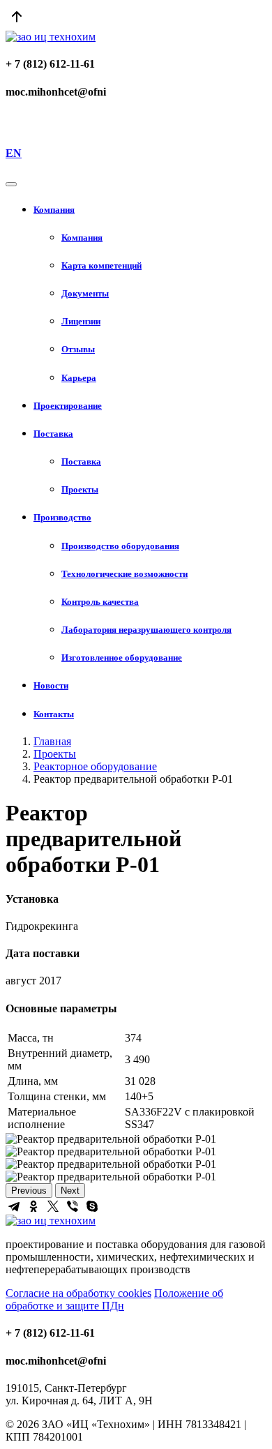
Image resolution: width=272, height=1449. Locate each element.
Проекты (54, 754)
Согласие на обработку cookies (78, 1293)
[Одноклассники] (33, 1206)
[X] (53, 1206)
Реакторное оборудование (95, 766)
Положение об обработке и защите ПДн (114, 1299)
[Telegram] (14, 1206)
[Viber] (72, 1206)
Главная (52, 741)
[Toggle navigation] (11, 184)
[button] (149, 210)
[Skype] (92, 1206)
